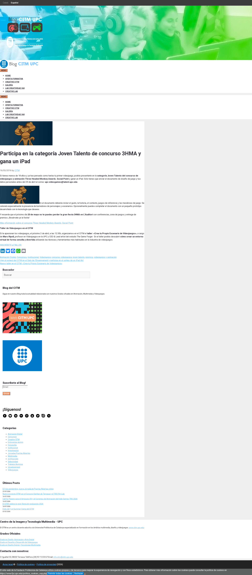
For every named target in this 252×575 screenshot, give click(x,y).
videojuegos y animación (105, 257)
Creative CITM (14, 439)
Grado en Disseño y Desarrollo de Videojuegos (19, 542)
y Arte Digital (29, 540)
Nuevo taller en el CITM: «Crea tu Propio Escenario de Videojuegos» (31, 263)
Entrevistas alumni (15, 442)
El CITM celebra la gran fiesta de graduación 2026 (23, 504)
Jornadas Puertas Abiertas (19, 453)
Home (8, 76)
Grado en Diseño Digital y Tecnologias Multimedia (20, 545)
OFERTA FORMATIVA (14, 79)
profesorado (13, 459)
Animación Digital (8, 257)
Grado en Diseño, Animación (12, 540)
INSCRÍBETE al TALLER (10, 245)
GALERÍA (9, 85)
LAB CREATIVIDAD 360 (15, 88)
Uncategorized (14, 467)
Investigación (13, 450)
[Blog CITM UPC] (19, 67)
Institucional (33, 257)
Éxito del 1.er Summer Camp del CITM (18, 509)
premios (89, 257)
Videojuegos (45, 257)
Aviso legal (8, 564)
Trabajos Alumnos (15, 464)
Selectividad (13, 462)
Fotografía (12, 445)
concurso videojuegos (62, 257)
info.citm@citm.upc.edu (63, 557)
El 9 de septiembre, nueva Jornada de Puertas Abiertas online (28, 489)
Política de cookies (26, 564)
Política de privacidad (46, 564)
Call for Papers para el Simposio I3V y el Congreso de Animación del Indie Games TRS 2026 (40, 499)
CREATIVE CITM (12, 82)
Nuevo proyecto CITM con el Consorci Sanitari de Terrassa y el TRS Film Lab (34, 494)
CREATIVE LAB (11, 91)
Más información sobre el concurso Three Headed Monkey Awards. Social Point (36, 223)
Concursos (22, 257)
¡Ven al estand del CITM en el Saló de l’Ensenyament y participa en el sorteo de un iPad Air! (42, 260)
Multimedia (12, 456)
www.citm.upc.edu (136, 528)
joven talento (79, 257)
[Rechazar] (85, 574)
